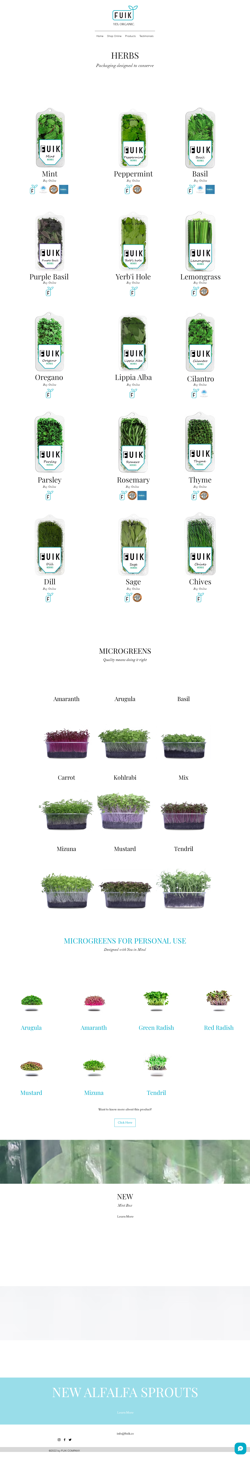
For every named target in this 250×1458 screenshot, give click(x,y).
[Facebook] (64, 1440)
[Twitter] (70, 1440)
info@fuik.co (125, 1434)
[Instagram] (59, 1440)
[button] (49, 282)
